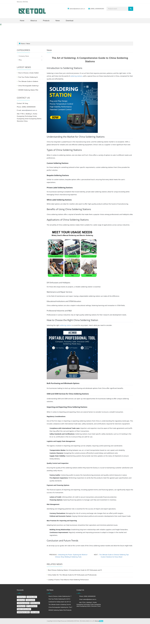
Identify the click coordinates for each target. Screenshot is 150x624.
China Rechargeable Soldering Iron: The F (60, 607)
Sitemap (97, 621)
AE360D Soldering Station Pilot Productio (59, 610)
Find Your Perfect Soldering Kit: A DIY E (59, 599)
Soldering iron (21, 597)
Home (22, 20)
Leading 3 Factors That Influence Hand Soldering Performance (68, 579)
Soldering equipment (23, 603)
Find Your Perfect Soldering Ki (28, 77)
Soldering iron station (23, 612)
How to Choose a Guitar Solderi (28, 73)
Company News (24, 56)
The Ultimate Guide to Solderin (28, 81)
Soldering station (31, 597)
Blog (20, 60)
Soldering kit (20, 600)
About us (33, 20)
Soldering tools (30, 600)
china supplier (35, 612)
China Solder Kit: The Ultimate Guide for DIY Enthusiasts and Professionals (72, 575)
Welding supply (35, 603)
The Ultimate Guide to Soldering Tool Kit (60, 604)
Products (46, 20)
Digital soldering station (24, 609)
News (58, 20)
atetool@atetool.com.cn (77, 8)
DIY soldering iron (32, 606)
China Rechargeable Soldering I (28, 85)
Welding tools (21, 606)
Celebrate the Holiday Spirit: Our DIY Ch (60, 602)
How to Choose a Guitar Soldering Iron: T (60, 596)
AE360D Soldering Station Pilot (28, 90)
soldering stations (76, 76)
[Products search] (130, 9)
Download (69, 20)
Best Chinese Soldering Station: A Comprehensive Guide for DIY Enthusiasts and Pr (75, 570)
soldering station (65, 325)
